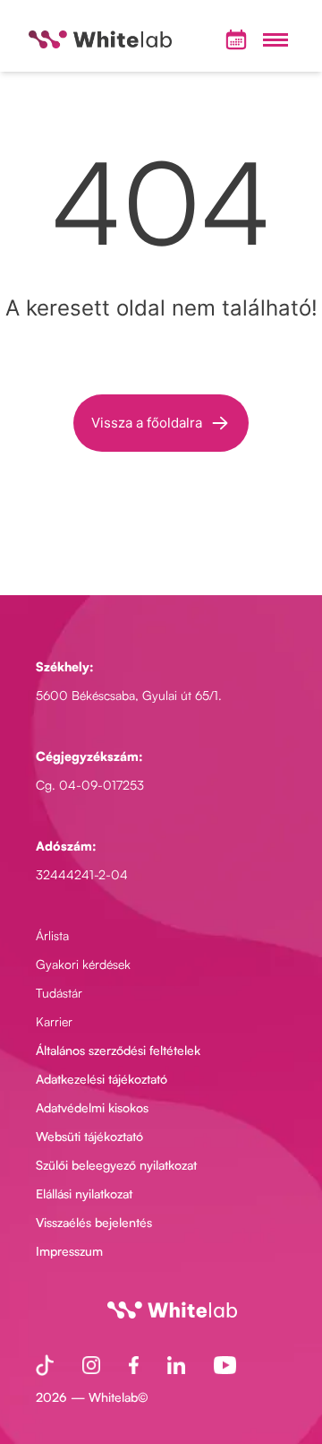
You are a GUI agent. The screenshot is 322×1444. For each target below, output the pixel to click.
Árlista (52, 935)
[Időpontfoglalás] (236, 39)
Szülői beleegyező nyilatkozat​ (116, 1164)
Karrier (54, 1021)
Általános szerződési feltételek (118, 1050)
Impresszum (69, 1250)
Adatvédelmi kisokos (92, 1107)
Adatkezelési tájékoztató (101, 1078)
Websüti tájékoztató (89, 1136)
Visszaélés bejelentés (94, 1222)
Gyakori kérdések (83, 964)
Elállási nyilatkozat (84, 1193)
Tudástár (59, 992)
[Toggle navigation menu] (275, 39)
